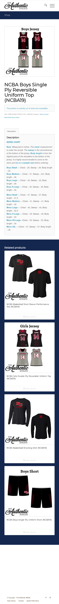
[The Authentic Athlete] (24, 5)
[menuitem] (44, 5)
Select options (30, 317)
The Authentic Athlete (23, 597)
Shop (7, 15)
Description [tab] (11, 131)
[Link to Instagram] (50, 597)
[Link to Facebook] (46, 597)
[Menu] (51, 5)
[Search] (44, 5)
